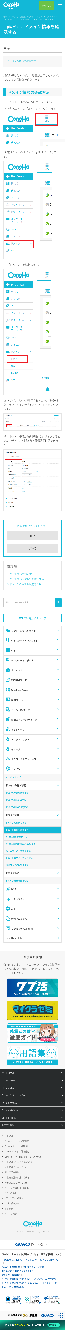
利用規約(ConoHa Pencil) (16, 1167)
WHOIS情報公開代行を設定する (27, 579)
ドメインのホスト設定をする (25, 584)
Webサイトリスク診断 (33, 1266)
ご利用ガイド (51, 16)
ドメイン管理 (24, 19)
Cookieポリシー (12, 1203)
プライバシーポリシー (15, 1198)
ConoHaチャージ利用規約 (17, 1146)
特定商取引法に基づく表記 (17, 1177)
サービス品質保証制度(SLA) (17, 1187)
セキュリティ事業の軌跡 (13, 1287)
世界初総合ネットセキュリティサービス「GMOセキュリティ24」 (31, 1260)
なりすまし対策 (49, 1283)
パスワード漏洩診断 (11, 1266)
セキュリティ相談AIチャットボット (17, 1270)
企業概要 (9, 1208)
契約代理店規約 (12, 1172)
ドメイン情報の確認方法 (22, 61)
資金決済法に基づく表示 (16, 1182)
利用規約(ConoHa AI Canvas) (18, 1161)
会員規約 (9, 1135)
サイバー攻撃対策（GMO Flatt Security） (20, 1283)
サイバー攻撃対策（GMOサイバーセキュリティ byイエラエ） (29, 1279)
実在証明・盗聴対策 (11, 1274)
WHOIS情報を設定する (22, 574)
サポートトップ (9, 16)
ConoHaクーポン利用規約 (17, 1151)
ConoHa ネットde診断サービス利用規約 (23, 1156)
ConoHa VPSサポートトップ (31, 16)
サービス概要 (11, 1213)
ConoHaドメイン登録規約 (17, 1141)
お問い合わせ (11, 1193)
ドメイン (11, 19)
